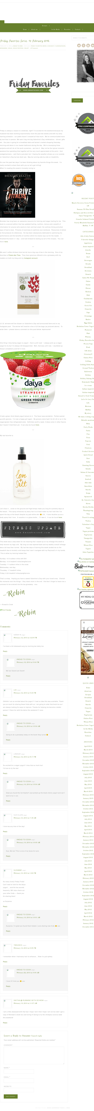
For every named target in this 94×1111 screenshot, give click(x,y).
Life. (88, 403)
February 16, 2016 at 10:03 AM (28, 842)
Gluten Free (88, 358)
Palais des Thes (14, 255)
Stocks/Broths (88, 507)
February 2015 (88, 795)
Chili (88, 295)
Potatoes (88, 448)
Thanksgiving (88, 510)
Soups (88, 493)
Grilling (88, 361)
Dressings (88, 316)
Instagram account (31, 258)
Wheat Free (88, 545)
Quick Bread (88, 455)
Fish (88, 333)
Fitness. (88, 337)
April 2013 (88, 871)
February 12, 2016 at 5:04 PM (28, 662)
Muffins (88, 410)
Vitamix (88, 542)
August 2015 (88, 774)
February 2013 (88, 878)
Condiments (88, 299)
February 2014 (88, 836)
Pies (88, 434)
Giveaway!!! (51, 46)
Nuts (88, 424)
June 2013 (88, 864)
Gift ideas (88, 351)
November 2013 (88, 847)
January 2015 (88, 798)
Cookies (88, 302)
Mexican (88, 406)
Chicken (88, 292)
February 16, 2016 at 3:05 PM (25, 948)
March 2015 (88, 791)
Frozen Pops (88, 344)
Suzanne (18, 870)
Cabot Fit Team (88, 278)
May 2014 (88, 826)
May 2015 (88, 784)
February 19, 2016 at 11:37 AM (25, 1003)
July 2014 (88, 819)
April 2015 (88, 788)
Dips (88, 312)
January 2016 (88, 757)
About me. (88, 691)
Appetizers (88, 243)
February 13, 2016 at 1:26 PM (25, 873)
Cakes (88, 281)
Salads (88, 469)
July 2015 (88, 777)
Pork (88, 444)
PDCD (68, 1108)
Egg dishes (88, 323)
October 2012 (88, 892)
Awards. (88, 250)
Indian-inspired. (88, 389)
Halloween (88, 371)
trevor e (18, 945)
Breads (88, 264)
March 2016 (88, 750)
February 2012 (88, 920)
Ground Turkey (88, 368)
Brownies (88, 271)
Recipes (88, 695)
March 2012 (88, 916)
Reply (5, 651)
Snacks (88, 490)
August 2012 (88, 899)
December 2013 (88, 843)
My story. (88, 413)
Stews (88, 503)
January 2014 (88, 840)
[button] (2, 21)
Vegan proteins (18, 48)
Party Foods (88, 427)
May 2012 (88, 909)
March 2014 (88, 833)
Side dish (88, 483)
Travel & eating (88, 517)
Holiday (88, 375)
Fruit (88, 347)
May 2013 (88, 868)
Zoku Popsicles (88, 552)
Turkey (88, 521)
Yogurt (26, 48)
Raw (88, 458)
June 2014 (88, 823)
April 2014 (88, 830)
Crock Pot (88, 305)
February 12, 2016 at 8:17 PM (25, 757)
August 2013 (88, 857)
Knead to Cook (24, 659)
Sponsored (3, 48)
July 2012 (88, 902)
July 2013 (88, 861)
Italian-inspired (88, 392)
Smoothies (88, 486)
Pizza (88, 437)
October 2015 (88, 767)
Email (7, 1077)
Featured (88, 330)
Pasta (88, 430)
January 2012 (88, 923)
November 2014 (88, 805)
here (6, 242)
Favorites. (88, 732)
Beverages (88, 260)
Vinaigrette (88, 538)
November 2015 (88, 764)
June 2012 (88, 906)
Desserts (88, 309)
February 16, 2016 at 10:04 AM (28, 726)
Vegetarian (88, 535)
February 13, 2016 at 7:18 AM (25, 818)
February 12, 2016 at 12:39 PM (25, 638)
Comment (8, 1045)
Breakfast (88, 267)
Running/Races (60, 46)
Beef (88, 257)
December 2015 (88, 760)
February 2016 (88, 753)
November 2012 (88, 889)
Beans (88, 253)
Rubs (88, 462)
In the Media (88, 729)
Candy (88, 285)
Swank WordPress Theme (55, 1108)
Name (7, 1068)
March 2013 (88, 875)
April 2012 (88, 913)
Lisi (15, 690)
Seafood (88, 479)
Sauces (88, 476)
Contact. (88, 736)
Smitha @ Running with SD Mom (29, 1000)
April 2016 (88, 746)
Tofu (88, 514)
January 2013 (88, 882)
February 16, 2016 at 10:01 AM (28, 917)
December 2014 (88, 802)
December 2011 (88, 927)
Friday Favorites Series (39, 46)
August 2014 (88, 816)
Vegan (10, 48)
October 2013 (88, 850)
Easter (88, 319)
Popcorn (88, 441)
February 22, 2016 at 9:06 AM (28, 973)
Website (8, 1086)
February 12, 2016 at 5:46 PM (25, 693)
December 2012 (88, 885)
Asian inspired (88, 246)
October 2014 (88, 809)
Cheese (88, 288)
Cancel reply (36, 1036)
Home (88, 688)
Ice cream (88, 385)
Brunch (88, 274)
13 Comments (34, 48)
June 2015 (88, 781)
